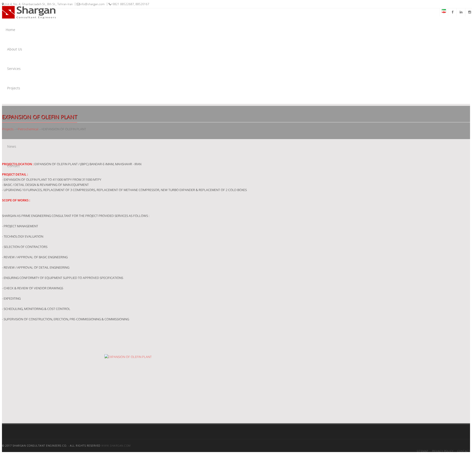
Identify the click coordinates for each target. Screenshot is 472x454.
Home (10, 29)
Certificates (16, 107)
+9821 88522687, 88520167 (130, 4)
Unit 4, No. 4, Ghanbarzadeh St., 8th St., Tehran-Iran (38, 4)
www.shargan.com (116, 445)
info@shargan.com (92, 4)
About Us (14, 49)
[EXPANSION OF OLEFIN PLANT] (147, 388)
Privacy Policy (443, 451)
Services (14, 68)
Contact (13, 165)
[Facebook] (452, 12)
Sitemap (422, 451)
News (11, 146)
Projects (13, 88)
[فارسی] (443, 12)
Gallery (13, 127)
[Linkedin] (461, 12)
